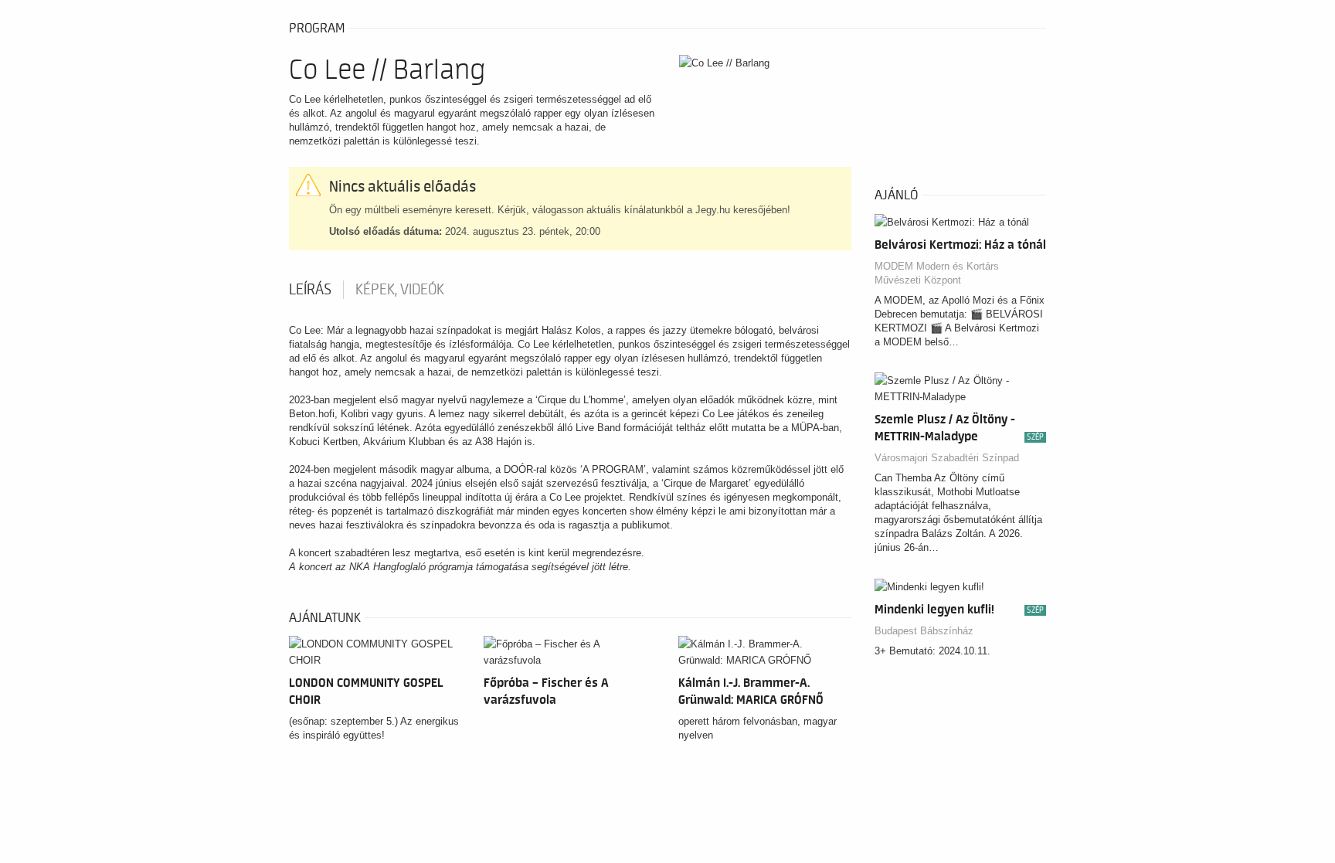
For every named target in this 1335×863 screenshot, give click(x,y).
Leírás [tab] (310, 289)
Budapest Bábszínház (924, 631)
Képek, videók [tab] (399, 289)
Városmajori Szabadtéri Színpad (947, 458)
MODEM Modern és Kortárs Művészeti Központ (937, 273)
